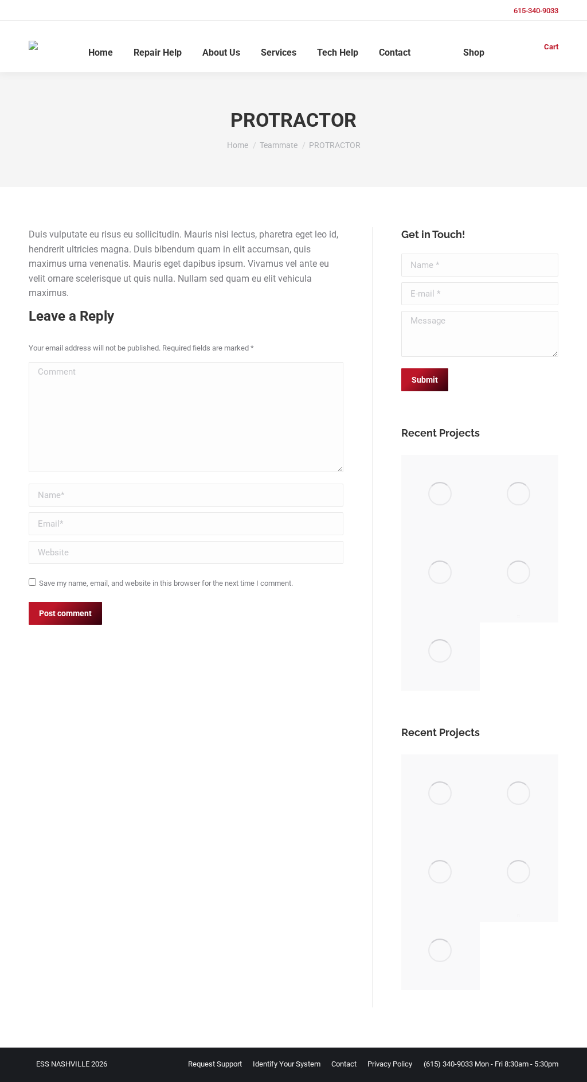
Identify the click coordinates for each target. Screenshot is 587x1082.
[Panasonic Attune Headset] (519, 617)
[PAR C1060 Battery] (440, 651)
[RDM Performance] (519, 494)
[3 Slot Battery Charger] (440, 573)
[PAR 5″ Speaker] (519, 573)
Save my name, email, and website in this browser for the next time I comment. (166, 583)
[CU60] (440, 494)
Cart (551, 46)
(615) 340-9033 (448, 1064)
